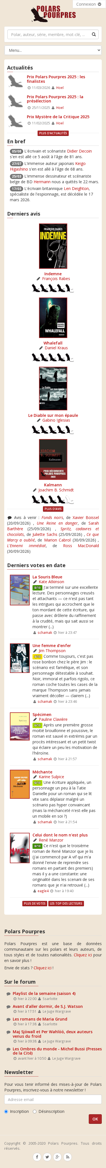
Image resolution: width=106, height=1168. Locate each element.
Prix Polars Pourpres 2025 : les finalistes (56, 79)
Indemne (53, 273)
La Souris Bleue (47, 576)
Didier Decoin (79, 151)
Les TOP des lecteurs (66, 903)
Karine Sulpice (51, 776)
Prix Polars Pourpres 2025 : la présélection (55, 99)
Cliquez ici (83, 954)
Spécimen (42, 714)
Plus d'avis (53, 509)
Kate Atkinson (51, 581)
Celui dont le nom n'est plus (60, 835)
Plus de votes (35, 903)
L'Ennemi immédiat (26, 545)
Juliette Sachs (45, 534)
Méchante (42, 772)
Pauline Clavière (53, 719)
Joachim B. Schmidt (56, 490)
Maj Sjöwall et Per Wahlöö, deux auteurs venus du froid (52, 1034)
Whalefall (53, 343)
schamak (45, 632)
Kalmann (53, 484)
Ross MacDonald (81, 545)
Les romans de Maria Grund (40, 1019)
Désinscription (51, 1111)
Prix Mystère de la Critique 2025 (58, 116)
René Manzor (51, 840)
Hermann (42, 181)
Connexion (86, 4)
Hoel (60, 87)
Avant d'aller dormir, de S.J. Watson (48, 1006)
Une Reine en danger (57, 523)
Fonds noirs (52, 517)
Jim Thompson (52, 650)
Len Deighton (76, 188)
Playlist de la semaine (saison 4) (44, 993)
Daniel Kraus (56, 347)
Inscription (19, 1111)
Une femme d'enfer (52, 645)
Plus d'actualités (53, 133)
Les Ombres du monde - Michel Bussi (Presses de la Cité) (57, 1051)
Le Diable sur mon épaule (53, 415)
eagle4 (43, 891)
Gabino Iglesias (56, 420)
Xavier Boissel (86, 517)
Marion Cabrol (57, 540)
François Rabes (56, 278)
